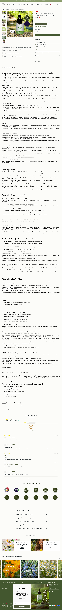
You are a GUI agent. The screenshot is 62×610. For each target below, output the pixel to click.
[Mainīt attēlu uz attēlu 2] (4, 17)
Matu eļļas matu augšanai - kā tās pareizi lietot (13, 388)
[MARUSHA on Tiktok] (51, 591)
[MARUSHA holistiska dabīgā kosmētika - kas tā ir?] (11, 545)
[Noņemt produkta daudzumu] (36, 32)
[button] (52, 4)
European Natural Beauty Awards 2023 (26, 157)
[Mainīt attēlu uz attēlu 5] (4, 29)
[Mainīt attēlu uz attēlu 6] (4, 33)
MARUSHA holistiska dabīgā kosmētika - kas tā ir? (22, 544)
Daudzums (37, 29)
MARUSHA (10, 605)
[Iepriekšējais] (14, 1)
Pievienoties (22, 606)
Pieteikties (57, 588)
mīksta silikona (35, 363)
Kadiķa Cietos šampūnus (49, 363)
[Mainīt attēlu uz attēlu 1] (4, 12)
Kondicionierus (6, 364)
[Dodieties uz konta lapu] (57, 4)
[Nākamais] (48, 1)
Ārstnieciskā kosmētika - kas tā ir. (10, 396)
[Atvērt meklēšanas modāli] (56, 4)
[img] (7, 435)
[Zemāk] (4, 43)
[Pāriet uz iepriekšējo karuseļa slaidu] (57, 504)
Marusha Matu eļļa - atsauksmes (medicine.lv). (13, 386)
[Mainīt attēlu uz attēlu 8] (4, 41)
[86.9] (31, 427)
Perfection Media (10, 606)
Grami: (37, 21)
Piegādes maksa (46, 37)
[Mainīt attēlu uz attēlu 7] (4, 37)
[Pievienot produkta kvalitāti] (39, 32)
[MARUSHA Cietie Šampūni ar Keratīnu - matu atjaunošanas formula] (40, 545)
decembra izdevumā (50, 98)
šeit (9, 162)
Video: (4, 403)
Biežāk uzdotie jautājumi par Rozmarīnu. (12, 398)
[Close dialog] (47, 585)
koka (30, 363)
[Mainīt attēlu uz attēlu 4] (4, 25)
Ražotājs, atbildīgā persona (7, 409)
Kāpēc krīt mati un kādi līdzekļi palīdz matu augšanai (14, 389)
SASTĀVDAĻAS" (35, 347)
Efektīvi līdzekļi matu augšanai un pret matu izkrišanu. (14, 391)
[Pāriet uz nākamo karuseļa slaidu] (59, 504)
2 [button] (29, 478)
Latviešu (3, 603)
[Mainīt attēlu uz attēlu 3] (4, 21)
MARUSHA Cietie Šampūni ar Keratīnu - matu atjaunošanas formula (51, 545)
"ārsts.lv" (45, 100)
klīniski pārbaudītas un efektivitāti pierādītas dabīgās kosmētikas (18, 221)
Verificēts (31, 430)
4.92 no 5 (12, 419)
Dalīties (38, 61)
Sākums (3, 9)
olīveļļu (44, 186)
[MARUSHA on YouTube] (52, 591)
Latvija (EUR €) (9, 603)
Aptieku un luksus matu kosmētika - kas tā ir (12, 393)
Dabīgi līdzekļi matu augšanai (9, 394)
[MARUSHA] (7, 4)
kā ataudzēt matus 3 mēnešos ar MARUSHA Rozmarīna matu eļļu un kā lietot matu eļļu (27, 219)
